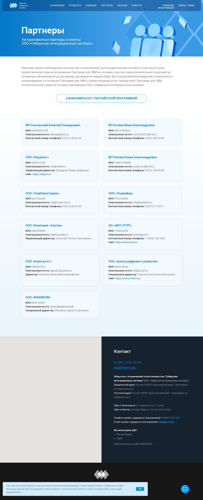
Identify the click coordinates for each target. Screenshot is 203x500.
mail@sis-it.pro (125, 368)
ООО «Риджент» (37, 157)
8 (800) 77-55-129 (170, 418)
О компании (57, 5)
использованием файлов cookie (77, 489)
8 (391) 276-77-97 (127, 363)
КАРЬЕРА (122, 5)
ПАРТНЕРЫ (107, 5)
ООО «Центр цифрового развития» (133, 261)
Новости (137, 5)
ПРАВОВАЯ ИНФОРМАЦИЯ (166, 6)
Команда (91, 5)
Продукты (75, 5)
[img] (19, 5)
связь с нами (186, 5)
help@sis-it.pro (166, 422)
